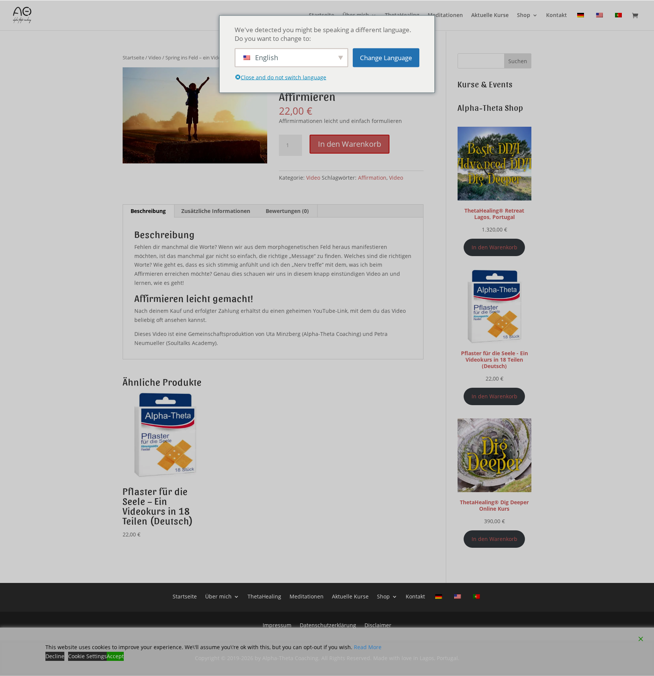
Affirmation (372, 177)
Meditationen (445, 15)
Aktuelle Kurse (490, 15)
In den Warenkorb (349, 144)
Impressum (277, 625)
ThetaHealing (264, 596)
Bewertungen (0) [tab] (287, 210)
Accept (115, 656)
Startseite (133, 57)
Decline (54, 656)
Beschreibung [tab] (148, 210)
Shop (523, 15)
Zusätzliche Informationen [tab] (215, 210)
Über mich (218, 596)
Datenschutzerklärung (328, 625)
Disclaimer (377, 625)
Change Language (386, 57)
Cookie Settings (87, 656)
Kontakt (556, 15)
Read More (368, 647)
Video (154, 57)
